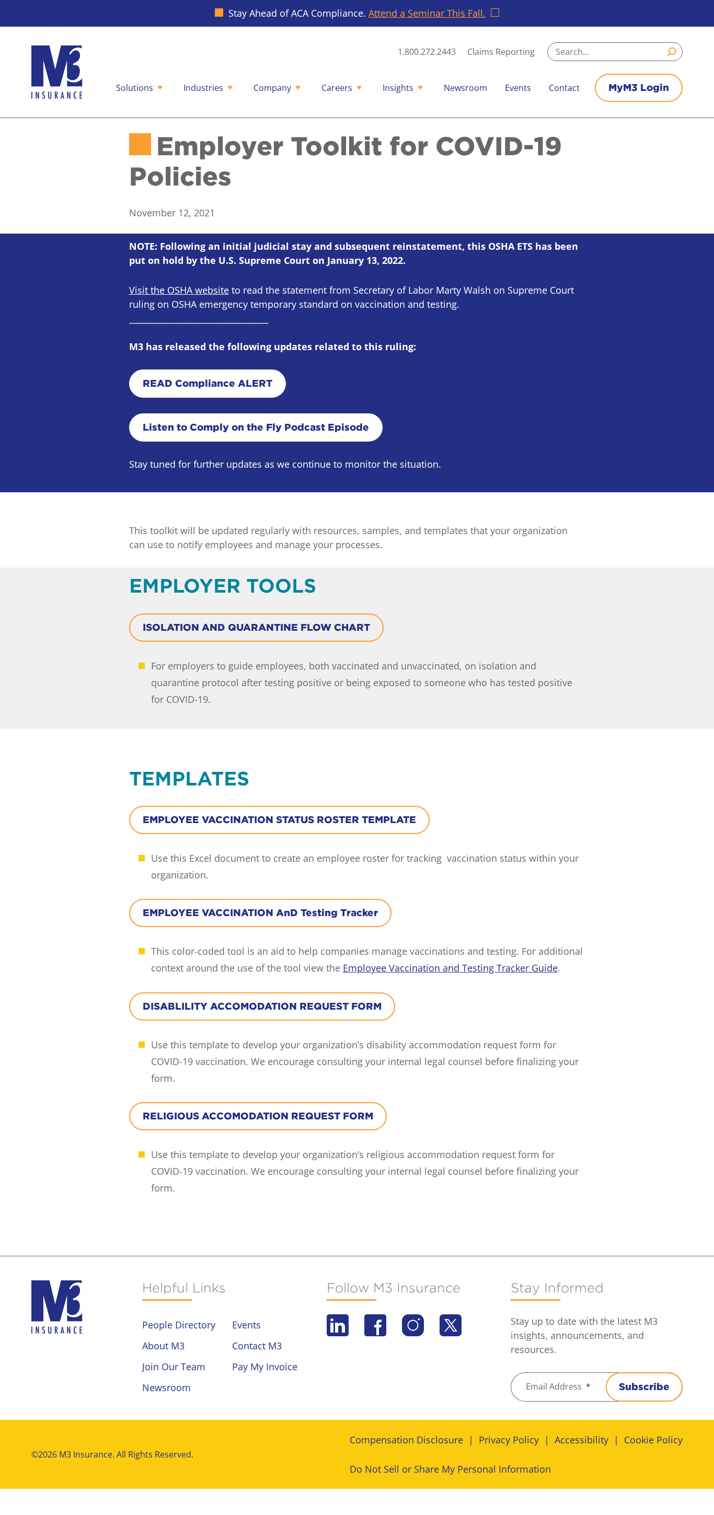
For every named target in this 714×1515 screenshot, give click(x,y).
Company (272, 88)
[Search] (673, 52)
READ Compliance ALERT (207, 383)
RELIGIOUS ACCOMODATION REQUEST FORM (258, 1116)
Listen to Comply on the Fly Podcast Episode (256, 427)
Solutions (134, 88)
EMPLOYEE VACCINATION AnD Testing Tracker (260, 912)
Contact (564, 88)
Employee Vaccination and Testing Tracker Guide (450, 968)
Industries (203, 88)
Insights (398, 88)
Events (518, 88)
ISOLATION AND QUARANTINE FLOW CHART (256, 627)
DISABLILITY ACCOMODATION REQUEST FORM (262, 1006)
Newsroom (465, 88)
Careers (336, 88)
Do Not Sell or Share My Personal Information (450, 1469)
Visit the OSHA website (179, 290)
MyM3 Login (638, 87)
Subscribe (644, 1386)
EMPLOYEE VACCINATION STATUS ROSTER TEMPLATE (279, 819)
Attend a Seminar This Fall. (427, 13)
